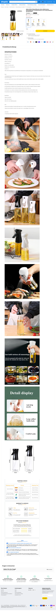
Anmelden (45, 598)
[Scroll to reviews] (40, 12)
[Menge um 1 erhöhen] (34, 31)
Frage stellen (50, 569)
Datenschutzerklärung (4, 592)
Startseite (2, 4)
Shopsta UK (8, 607)
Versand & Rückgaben (41, 4)
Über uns (2, 591)
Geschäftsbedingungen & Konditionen (6, 593)
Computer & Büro (14, 4)
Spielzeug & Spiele (22, 4)
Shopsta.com (11, 607)
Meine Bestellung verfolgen (32, 4)
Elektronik (7, 4)
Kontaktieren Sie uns (50, 4)
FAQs (15, 591)
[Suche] (36, 2)
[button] (42, 2)
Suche (2, 605)
